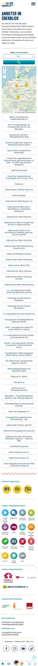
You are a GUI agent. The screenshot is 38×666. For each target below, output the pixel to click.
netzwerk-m (19, 382)
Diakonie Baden (19, 195)
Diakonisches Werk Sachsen (19, 271)
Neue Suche (29, 663)
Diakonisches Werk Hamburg (19, 240)
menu (33, 4)
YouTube (23, 648)
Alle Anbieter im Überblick (14, 587)
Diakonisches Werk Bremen (19, 217)
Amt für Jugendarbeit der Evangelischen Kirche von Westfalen (19, 127)
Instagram (15, 648)
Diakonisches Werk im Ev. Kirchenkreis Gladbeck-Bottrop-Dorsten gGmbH (19, 232)
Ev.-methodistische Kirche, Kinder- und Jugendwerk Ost (19, 336)
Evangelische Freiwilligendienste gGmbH (6, 606)
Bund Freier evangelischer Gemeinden (19, 151)
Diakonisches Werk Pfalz (19, 265)
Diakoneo (19, 184)
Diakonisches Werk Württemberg (19, 285)
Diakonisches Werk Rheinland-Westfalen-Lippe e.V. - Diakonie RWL (19, 438)
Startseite (3, 664)
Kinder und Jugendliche (31, 519)
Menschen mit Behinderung (31, 535)
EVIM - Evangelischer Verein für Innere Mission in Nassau (19, 328)
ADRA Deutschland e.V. (19, 458)
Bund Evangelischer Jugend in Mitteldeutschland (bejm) (19, 143)
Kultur (14, 532)
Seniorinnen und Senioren (31, 548)
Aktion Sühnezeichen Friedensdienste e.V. (19, 118)
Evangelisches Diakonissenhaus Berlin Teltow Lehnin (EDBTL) (19, 354)
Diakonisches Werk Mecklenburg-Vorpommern (19, 247)
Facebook (6, 648)
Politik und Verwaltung (13, 547)
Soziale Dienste (14, 561)
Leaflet (18, 112)
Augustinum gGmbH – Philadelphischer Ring (19, 136)
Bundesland (23, 52)
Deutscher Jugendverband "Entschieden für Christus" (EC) (19, 177)
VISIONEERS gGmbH (19, 446)
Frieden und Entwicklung (5, 520)
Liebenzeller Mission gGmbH (19, 425)
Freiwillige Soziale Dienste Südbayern (19, 299)
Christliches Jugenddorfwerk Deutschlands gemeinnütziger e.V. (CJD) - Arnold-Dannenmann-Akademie (19, 161)
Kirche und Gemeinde (5, 533)
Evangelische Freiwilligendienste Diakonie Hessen (19, 320)
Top (34, 657)
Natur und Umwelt (5, 547)
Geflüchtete (13, 518)
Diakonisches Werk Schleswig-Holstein (19, 278)
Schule (22, 547)
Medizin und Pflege (22, 533)
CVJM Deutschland (19, 170)
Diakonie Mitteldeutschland (19, 254)
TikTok (31, 648)
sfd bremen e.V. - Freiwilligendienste (19, 389)
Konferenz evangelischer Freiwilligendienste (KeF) (13, 623)
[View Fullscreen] (4, 76)
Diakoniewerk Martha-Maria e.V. (19, 190)
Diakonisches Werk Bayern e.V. (19, 201)
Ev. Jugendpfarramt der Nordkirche (19, 314)
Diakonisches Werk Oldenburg (19, 259)
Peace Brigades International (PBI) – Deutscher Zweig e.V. (19, 464)
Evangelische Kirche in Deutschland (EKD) (12, 633)
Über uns (29, 642)
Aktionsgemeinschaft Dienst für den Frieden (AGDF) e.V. (17, 606)
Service (5, 561)
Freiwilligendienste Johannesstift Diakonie (19, 405)
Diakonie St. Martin (19, 376)
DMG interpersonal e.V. (19, 452)
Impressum (9, 642)
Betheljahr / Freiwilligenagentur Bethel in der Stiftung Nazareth (19, 397)
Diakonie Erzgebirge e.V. (19, 411)
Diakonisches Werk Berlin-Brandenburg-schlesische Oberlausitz (19, 209)
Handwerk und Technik (22, 519)
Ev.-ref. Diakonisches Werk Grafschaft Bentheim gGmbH (19, 291)
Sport (22, 561)
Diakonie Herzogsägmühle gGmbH (19, 431)
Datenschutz (20, 642)
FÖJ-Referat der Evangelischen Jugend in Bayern (19, 362)
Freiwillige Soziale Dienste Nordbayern (19, 307)
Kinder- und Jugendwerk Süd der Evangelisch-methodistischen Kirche (19, 345)
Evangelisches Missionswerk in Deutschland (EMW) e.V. (29, 606)
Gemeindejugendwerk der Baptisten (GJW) (19, 370)
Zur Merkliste (35, 663)
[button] (18, 97)
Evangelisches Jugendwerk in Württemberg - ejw (19, 418)
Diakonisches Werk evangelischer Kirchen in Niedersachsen (19, 223)
